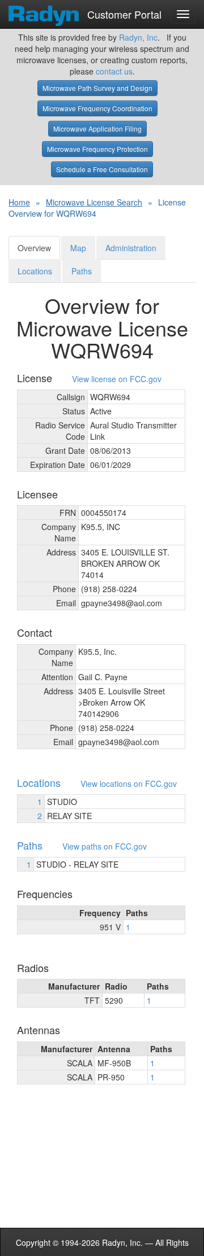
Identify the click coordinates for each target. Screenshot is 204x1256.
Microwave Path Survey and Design (97, 88)
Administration (130, 247)
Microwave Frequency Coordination (97, 108)
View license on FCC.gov (117, 379)
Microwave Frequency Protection (97, 149)
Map (78, 247)
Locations (35, 271)
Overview (34, 247)
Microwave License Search (94, 202)
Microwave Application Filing (97, 128)
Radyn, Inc (138, 37)
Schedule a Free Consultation (102, 169)
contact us (114, 71)
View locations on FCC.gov (128, 784)
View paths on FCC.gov (104, 846)
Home (19, 202)
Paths (81, 271)
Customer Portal (123, 12)
